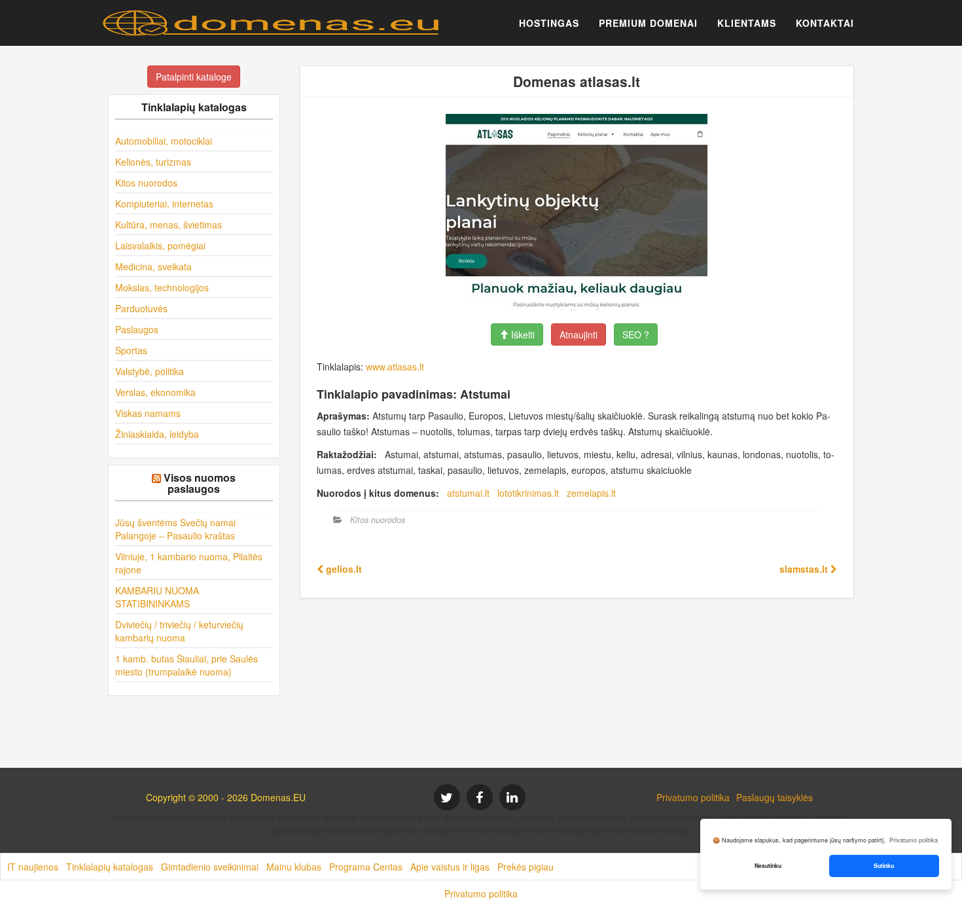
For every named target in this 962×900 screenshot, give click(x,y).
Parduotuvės (141, 308)
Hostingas (549, 22)
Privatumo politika (693, 797)
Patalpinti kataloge (194, 76)
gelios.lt (342, 568)
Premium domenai (648, 22)
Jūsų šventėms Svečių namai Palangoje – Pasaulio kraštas (175, 529)
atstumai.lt (468, 492)
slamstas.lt (804, 568)
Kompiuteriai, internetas (164, 203)
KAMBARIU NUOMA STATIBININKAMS (157, 597)
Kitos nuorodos (146, 182)
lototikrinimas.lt (528, 492)
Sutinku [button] (884, 865)
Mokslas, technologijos (162, 287)
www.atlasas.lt (395, 366)
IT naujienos (32, 866)
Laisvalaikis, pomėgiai (160, 245)
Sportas (131, 350)
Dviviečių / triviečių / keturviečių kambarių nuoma (179, 631)
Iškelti (521, 334)
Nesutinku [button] (768, 865)
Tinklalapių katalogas (109, 866)
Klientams (746, 22)
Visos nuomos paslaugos (200, 483)
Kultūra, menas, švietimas (168, 224)
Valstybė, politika (149, 371)
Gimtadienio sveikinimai (209, 866)
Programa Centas (365, 866)
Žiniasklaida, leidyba (157, 434)
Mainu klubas (293, 866)
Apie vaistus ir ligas (450, 866)
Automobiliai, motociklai (163, 140)
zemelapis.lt (591, 492)
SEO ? (635, 334)
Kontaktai (825, 22)
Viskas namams (148, 413)
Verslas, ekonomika (155, 392)
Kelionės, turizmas (153, 161)
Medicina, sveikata (153, 266)
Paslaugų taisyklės (774, 797)
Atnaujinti (578, 334)
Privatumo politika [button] (913, 840)
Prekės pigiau (525, 866)
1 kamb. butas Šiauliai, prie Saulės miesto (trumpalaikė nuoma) (186, 665)
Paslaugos (136, 329)
